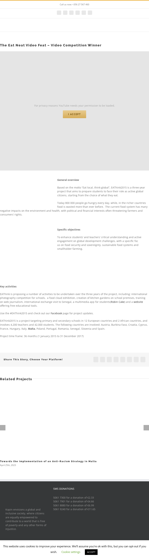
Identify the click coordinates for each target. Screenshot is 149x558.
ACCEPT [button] (91, 552)
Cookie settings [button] (70, 552)
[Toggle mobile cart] (135, 26)
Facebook (56, 313)
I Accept (74, 114)
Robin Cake (117, 302)
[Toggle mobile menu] (142, 26)
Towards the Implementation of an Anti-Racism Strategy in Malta (48, 461)
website (138, 302)
